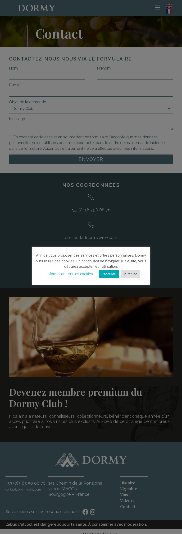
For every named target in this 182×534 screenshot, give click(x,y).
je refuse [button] (130, 274)
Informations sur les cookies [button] (70, 274)
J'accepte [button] (109, 274)
